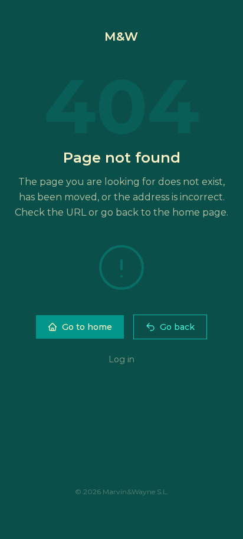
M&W (121, 36)
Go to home (87, 327)
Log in (121, 359)
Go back (177, 327)
